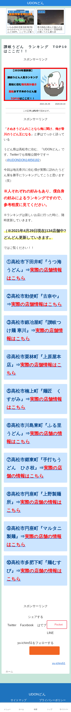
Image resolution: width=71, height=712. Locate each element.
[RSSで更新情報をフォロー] (44, 650)
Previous (3, 22)
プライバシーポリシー (52, 700)
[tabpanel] (20, 21)
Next (68, 22)
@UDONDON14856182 (23, 160)
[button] (64, 461)
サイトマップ (19, 700)
